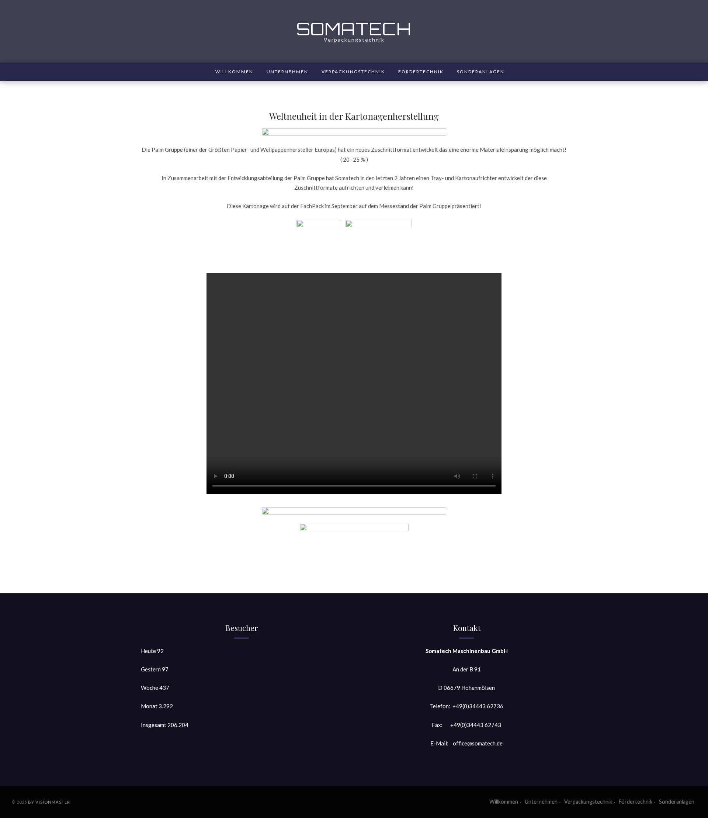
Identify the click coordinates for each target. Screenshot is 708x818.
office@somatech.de (478, 743)
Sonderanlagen (480, 71)
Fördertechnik (421, 71)
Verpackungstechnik (353, 71)
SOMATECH (354, 28)
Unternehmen (287, 71)
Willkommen (234, 71)
